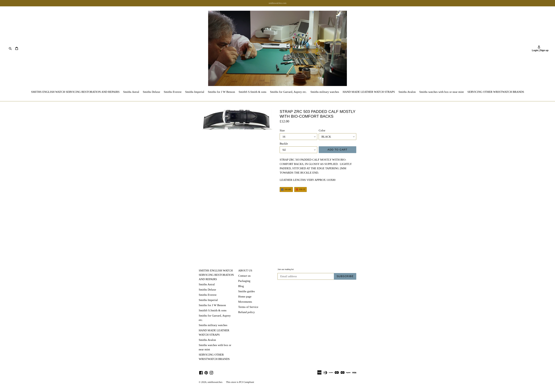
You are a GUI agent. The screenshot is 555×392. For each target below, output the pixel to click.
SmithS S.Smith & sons (252, 91)
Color (322, 130)
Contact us (244, 275)
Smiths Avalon (407, 91)
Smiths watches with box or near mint (441, 91)
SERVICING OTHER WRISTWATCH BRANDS (495, 91)
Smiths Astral (131, 91)
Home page (244, 296)
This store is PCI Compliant (240, 382)
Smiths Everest (173, 91)
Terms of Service (248, 306)
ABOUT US (245, 270)
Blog (241, 286)
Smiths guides (246, 291)
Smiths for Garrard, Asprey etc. (288, 91)
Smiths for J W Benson (221, 91)
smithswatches (215, 382)
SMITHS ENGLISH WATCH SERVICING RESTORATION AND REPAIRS (75, 91)
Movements (245, 301)
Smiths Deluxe (151, 91)
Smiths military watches (324, 91)
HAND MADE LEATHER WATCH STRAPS (369, 91)
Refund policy (246, 312)
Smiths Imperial (194, 91)
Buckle (284, 143)
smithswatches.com (277, 3)
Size (282, 130)
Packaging (244, 280)
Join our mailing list (286, 269)
